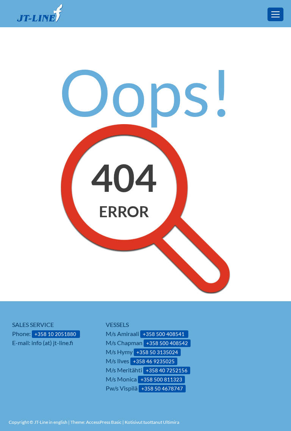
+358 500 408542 (167, 343)
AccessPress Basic (104, 422)
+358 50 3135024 (157, 352)
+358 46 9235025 (154, 361)
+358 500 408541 (164, 334)
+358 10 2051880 (55, 334)
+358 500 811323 (161, 380)
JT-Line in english (51, 422)
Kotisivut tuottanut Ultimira (152, 422)
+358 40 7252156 (167, 370)
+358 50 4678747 (162, 389)
